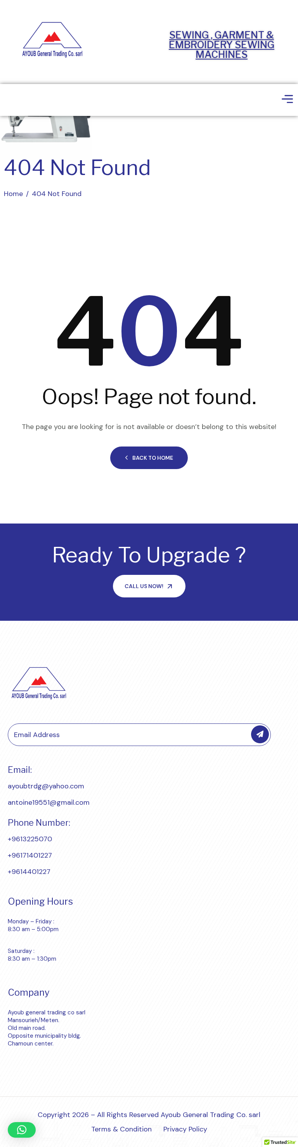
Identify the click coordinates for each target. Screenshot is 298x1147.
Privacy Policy (185, 1129)
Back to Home (152, 457)
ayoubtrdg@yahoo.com (46, 786)
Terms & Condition (121, 1129)
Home (13, 193)
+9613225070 (30, 839)
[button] (22, 1130)
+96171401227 (30, 855)
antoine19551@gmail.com (49, 802)
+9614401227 (29, 871)
